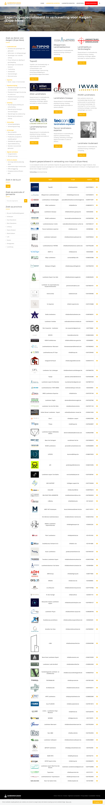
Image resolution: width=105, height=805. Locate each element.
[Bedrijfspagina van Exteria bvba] (97, 293)
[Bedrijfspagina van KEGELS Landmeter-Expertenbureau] (97, 524)
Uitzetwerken (11, 71)
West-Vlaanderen (11, 223)
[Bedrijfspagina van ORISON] (97, 580)
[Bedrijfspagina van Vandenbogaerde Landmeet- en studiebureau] (97, 672)
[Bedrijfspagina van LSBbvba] (97, 501)
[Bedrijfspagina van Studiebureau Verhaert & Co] (97, 543)
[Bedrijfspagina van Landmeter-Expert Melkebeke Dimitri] (97, 432)
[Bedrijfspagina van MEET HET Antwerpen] (97, 509)
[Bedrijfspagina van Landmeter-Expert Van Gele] (97, 277)
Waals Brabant (11, 233)
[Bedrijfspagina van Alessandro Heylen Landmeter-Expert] (97, 602)
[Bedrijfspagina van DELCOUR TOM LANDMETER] (97, 495)
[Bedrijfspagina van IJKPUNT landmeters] (97, 748)
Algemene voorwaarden (74, 795)
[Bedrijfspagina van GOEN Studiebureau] (97, 340)
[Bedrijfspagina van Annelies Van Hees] (97, 629)
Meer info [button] (68, 802)
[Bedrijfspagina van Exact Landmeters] (97, 551)
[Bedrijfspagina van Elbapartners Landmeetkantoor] (35, 195)
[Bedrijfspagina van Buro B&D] (97, 733)
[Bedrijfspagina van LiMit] (97, 643)
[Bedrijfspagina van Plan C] (97, 418)
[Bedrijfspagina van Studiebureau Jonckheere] (97, 620)
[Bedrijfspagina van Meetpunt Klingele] (97, 266)
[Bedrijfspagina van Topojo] (97, 376)
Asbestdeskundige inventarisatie (17, 166)
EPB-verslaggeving (13, 169)
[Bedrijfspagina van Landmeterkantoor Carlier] (35, 224)
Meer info (34, 79)
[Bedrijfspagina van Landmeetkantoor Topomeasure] (97, 776)
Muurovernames (12, 76)
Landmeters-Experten (53, 3)
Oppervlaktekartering (14, 143)
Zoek (8, 186)
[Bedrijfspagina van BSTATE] (97, 335)
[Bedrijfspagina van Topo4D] (35, 187)
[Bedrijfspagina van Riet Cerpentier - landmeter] (97, 328)
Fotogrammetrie (12, 154)
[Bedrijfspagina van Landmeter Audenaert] (35, 237)
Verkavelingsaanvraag (14, 126)
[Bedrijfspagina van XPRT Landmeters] (97, 696)
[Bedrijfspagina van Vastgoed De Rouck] (97, 360)
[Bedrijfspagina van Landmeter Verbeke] (97, 321)
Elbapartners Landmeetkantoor (62, 46)
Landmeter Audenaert (88, 143)
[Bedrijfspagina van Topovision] (97, 772)
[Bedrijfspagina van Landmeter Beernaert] (97, 724)
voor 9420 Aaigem (27, 26)
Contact (65, 795)
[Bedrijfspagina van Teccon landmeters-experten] (35, 229)
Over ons (60, 795)
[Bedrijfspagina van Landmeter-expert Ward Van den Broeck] (97, 767)
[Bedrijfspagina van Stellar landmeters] (97, 314)
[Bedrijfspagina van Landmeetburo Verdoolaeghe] (35, 199)
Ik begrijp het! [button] (98, 802)
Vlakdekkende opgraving (14, 141)
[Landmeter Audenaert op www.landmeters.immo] (88, 129)
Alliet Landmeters (38, 94)
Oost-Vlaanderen (11, 220)
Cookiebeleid (92, 795)
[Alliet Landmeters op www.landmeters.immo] (40, 87)
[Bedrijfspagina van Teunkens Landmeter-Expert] (97, 559)
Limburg (9, 226)
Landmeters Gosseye (63, 98)
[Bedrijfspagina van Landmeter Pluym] (97, 611)
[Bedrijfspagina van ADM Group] (97, 573)
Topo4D (33, 61)
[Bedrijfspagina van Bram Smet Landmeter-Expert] (97, 657)
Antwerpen (10, 216)
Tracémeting (11, 69)
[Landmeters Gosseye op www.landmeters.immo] (64, 89)
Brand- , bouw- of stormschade (16, 82)
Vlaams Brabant (11, 230)
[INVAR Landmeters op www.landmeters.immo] (88, 87)
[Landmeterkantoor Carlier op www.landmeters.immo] (38, 121)
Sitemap (98, 795)
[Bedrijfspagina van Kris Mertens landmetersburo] (97, 517)
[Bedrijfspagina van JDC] (97, 465)
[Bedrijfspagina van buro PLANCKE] (97, 704)
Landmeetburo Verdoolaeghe (84, 48)
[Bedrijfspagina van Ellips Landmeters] (97, 257)
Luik (8, 237)
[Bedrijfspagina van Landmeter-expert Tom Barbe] (97, 474)
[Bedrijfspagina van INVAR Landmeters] (35, 218)
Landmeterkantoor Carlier (38, 128)
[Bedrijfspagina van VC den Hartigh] (97, 595)
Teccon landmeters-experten (63, 129)
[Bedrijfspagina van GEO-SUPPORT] (97, 483)
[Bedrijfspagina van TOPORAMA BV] (97, 680)
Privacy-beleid (84, 795)
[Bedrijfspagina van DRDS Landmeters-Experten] (97, 393)
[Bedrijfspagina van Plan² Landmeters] (97, 535)
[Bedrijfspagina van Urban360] (97, 490)
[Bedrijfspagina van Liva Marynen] (97, 588)
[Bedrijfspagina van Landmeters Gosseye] (35, 211)
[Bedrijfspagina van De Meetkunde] (97, 687)
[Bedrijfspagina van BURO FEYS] (97, 756)
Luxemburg (10, 247)
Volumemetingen (12, 74)
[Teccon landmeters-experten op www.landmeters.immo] (64, 122)
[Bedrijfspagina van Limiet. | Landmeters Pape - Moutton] (97, 711)
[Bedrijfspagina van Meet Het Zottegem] (97, 440)
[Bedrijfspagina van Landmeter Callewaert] (97, 740)
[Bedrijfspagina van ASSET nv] (97, 252)
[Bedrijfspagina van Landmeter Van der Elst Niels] (97, 406)
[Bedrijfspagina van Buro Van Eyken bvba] (97, 781)
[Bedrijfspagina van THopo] (97, 424)
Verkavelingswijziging (14, 124)
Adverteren (80, 3)
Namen (9, 240)
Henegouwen (10, 243)
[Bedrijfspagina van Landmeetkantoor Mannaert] (97, 346)
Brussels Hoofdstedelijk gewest (15, 213)
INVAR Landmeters (86, 95)
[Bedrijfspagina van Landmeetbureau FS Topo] (97, 352)
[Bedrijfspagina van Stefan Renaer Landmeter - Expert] (97, 412)
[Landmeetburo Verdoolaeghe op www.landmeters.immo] (88, 40)
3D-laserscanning (12, 156)
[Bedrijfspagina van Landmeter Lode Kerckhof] (97, 664)
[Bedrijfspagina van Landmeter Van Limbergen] (97, 370)
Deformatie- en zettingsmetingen (17, 53)
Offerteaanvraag (91, 3)
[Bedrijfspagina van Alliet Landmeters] (35, 205)
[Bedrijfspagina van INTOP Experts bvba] (97, 761)
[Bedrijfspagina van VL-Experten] (97, 304)
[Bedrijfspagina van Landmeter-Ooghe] (97, 400)
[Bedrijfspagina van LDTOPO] (97, 454)
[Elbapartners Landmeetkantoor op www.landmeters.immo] (64, 39)
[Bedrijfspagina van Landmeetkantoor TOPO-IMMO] (97, 387)
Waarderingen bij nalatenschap (16, 114)
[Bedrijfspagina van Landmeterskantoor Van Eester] (97, 565)
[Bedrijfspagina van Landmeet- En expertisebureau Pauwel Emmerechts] (97, 285)
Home (42, 3)
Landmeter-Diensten (68, 3)
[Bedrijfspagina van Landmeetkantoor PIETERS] (97, 245)
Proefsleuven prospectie (14, 134)
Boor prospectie (12, 132)
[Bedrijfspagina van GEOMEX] (97, 718)
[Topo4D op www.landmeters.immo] (40, 47)
